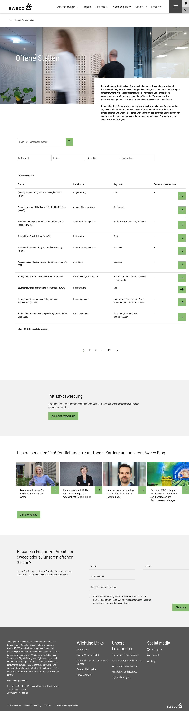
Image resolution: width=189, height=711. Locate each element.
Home (11, 20)
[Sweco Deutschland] (20, 6)
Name (93, 566)
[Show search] (185, 10)
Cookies (47, 705)
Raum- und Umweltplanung (125, 654)
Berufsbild (92, 158)
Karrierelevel (127, 158)
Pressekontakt (84, 674)
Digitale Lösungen (121, 677)
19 (109, 350)
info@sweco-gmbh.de (18, 692)
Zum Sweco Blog (28, 514)
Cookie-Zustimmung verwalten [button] (66, 705)
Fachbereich (23, 158)
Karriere (139, 6)
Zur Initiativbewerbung (63, 415)
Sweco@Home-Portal (88, 654)
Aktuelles (100, 6)
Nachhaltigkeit (120, 6)
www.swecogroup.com (17, 680)
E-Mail (148, 566)
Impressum (82, 649)
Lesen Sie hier (144, 599)
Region (56, 158)
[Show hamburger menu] (175, 6)
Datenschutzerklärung (32, 705)
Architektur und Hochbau (124, 671)
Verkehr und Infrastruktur (125, 666)
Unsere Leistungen (66, 6)
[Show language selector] (185, 3)
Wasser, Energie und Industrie (127, 660)
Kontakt (155, 6)
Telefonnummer (97, 576)
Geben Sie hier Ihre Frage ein (103, 587)
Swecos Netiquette (86, 669)
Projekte (87, 6)
